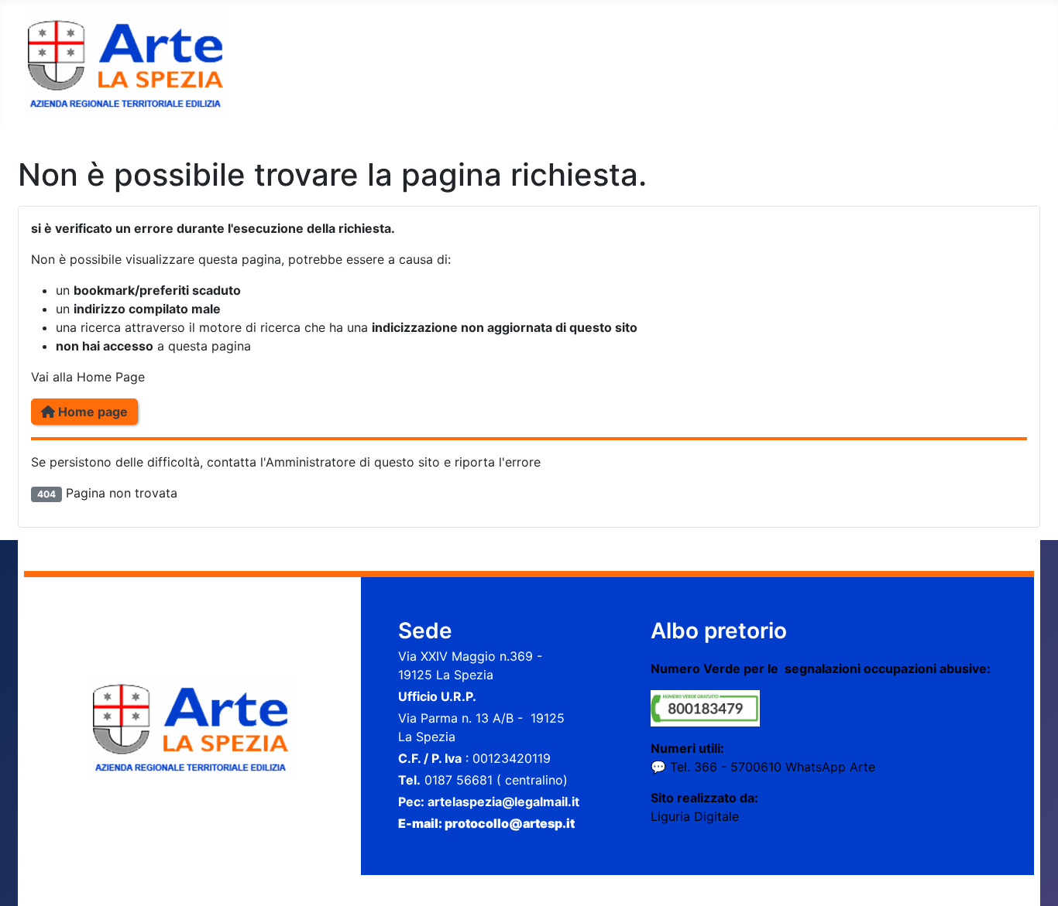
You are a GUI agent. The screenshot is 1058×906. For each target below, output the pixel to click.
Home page (91, 411)
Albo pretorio (719, 630)
